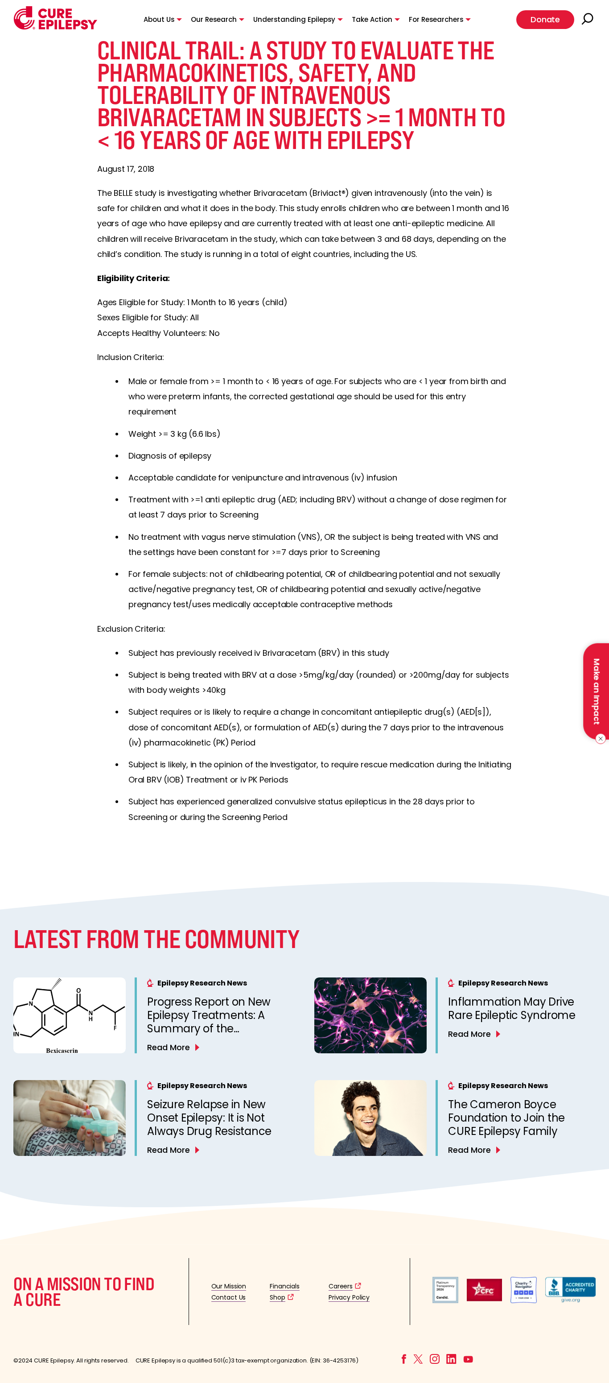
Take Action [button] (372, 19)
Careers (341, 1286)
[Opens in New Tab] (445, 1301)
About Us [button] (159, 19)
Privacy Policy (349, 1297)
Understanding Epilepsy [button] (294, 19)
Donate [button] (545, 19)
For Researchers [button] (436, 19)
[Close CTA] (599, 738)
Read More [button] (168, 1047)
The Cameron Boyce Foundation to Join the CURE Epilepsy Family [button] (506, 1118)
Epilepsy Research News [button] (202, 983)
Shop (277, 1297)
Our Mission (229, 1286)
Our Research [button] (214, 19)
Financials (285, 1286)
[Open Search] (588, 19)
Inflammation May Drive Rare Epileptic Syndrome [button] (511, 1008)
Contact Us (228, 1297)
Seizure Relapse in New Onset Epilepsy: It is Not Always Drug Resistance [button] (209, 1118)
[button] (55, 27)
